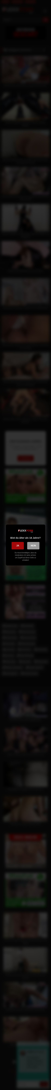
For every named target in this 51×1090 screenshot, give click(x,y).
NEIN (33, 545)
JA (17, 545)
